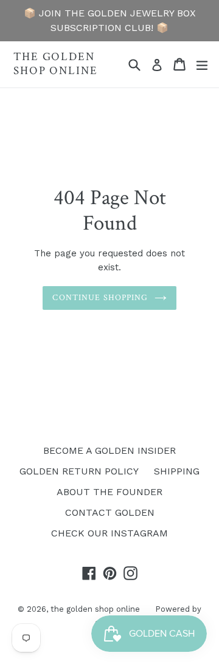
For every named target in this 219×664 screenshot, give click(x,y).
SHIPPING (177, 471)
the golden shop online (55, 64)
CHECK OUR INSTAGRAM (109, 533)
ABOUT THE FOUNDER (109, 492)
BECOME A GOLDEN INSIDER (109, 450)
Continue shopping (100, 297)
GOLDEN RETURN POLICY (79, 471)
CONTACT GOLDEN (110, 512)
